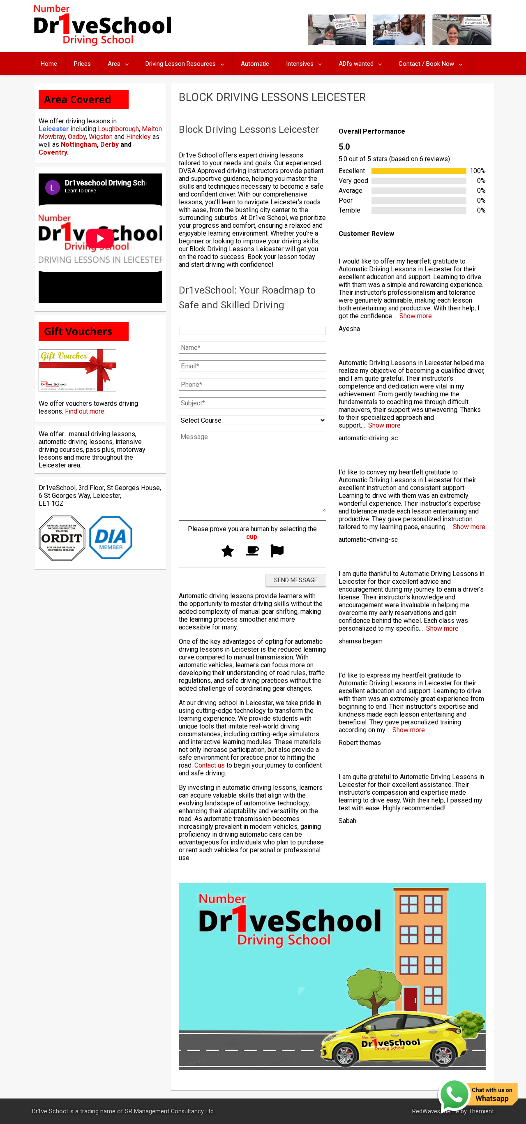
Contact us (209, 765)
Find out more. (85, 411)
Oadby (77, 137)
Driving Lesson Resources (180, 63)
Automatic (255, 63)
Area (114, 63)
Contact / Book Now (426, 63)
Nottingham (79, 144)
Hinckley (138, 137)
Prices (82, 63)
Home (49, 63)
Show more (415, 316)
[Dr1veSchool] (102, 44)
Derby (109, 144)
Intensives (300, 63)
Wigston (101, 137)
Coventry (53, 152)
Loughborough (118, 129)
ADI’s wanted (356, 63)
